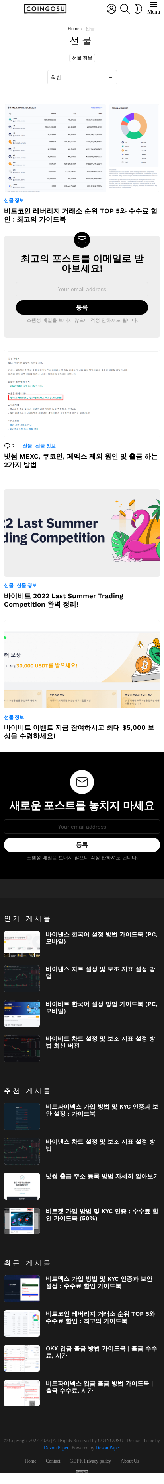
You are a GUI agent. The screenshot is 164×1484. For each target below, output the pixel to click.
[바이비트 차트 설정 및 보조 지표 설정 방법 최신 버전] (22, 1048)
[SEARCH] (125, 9)
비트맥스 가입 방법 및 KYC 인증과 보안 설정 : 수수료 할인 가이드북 (99, 1282)
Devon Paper (56, 1448)
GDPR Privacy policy (90, 1461)
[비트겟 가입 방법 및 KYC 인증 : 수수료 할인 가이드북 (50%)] (22, 1221)
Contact (53, 1461)
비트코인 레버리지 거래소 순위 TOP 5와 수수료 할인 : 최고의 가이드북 (100, 1317)
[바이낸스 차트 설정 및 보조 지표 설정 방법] (22, 978)
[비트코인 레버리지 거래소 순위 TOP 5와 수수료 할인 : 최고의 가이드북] (82, 148)
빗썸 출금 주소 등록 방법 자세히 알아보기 (102, 1176)
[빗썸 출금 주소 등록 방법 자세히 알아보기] (22, 1186)
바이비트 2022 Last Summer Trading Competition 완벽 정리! (63, 600)
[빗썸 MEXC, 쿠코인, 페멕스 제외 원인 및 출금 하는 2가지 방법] (82, 393)
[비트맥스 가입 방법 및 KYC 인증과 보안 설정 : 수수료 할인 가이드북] (22, 1288)
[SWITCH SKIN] (138, 9)
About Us (130, 1461)
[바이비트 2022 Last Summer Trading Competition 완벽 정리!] (82, 533)
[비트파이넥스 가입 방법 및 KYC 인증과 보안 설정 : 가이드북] (22, 1116)
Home (30, 1461)
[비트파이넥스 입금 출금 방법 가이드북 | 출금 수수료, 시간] (22, 1393)
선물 (27, 446)
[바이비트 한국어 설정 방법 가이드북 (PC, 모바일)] (22, 1013)
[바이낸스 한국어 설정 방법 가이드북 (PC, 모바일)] (22, 944)
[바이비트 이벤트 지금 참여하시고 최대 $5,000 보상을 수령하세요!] (82, 664)
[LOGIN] (111, 9)
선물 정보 (82, 58)
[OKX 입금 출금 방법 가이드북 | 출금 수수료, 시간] (22, 1358)
